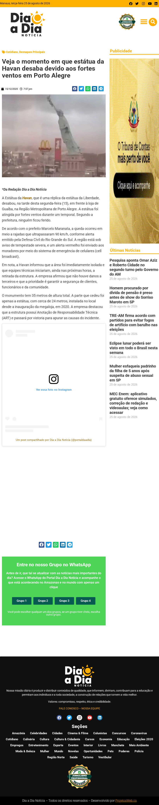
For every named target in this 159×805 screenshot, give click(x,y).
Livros (102, 745)
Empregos (16, 745)
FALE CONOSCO (69, 708)
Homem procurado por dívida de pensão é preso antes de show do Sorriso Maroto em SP (131, 295)
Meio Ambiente (139, 745)
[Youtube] (150, 4)
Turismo (88, 757)
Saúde (74, 757)
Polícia (139, 751)
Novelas (73, 751)
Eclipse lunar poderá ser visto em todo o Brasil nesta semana (134, 348)
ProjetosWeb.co (126, 800)
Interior (88, 745)
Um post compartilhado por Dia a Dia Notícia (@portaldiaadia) (54, 439)
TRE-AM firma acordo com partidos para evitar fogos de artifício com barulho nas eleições (133, 322)
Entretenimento (38, 745)
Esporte (58, 745)
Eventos (73, 745)
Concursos (119, 733)
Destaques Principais (32, 52)
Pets (111, 751)
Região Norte (56, 757)
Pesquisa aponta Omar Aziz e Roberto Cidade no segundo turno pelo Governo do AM (134, 267)
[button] (143, 21)
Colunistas (100, 733)
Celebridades (38, 733)
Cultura (44, 739)
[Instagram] (143, 4)
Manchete (117, 745)
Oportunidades (93, 751)
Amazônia (18, 733)
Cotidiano (12, 52)
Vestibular (105, 757)
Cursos (89, 739)
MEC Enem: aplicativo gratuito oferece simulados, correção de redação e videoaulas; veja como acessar (133, 403)
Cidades (57, 733)
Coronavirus (139, 733)
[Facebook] (131, 4)
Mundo (58, 751)
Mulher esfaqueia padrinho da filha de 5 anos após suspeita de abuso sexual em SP (133, 373)
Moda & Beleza (25, 751)
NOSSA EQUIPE (90, 708)
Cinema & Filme (78, 733)
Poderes (124, 751)
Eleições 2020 (144, 739)
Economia (105, 739)
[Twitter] (137, 4)
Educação (123, 739)
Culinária (29, 739)
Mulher (44, 751)
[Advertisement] (54, 498)
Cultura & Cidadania (67, 739)
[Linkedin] (156, 4)
